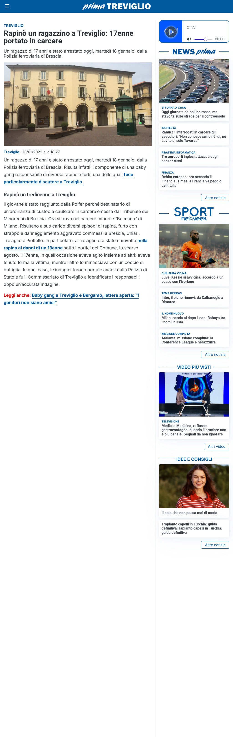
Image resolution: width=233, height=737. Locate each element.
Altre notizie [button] (215, 197)
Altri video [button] (216, 446)
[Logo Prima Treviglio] (116, 6)
